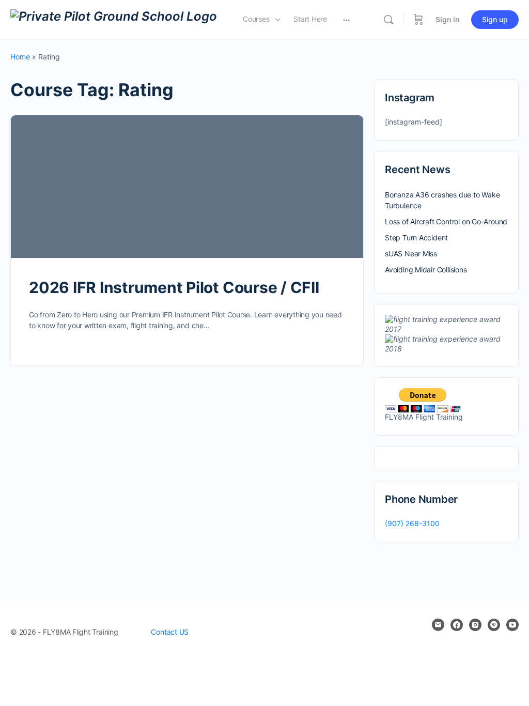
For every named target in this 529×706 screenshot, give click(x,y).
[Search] (388, 19)
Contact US (170, 631)
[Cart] (418, 19)
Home (20, 56)
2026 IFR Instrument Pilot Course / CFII (174, 287)
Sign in (447, 19)
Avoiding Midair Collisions (426, 269)
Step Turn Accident (416, 237)
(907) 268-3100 (412, 523)
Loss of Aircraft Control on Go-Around (446, 221)
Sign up (495, 19)
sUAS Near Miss (411, 253)
